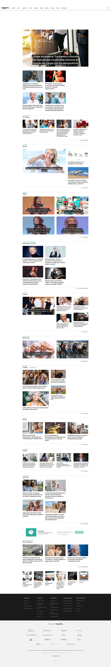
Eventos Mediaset (67, 608)
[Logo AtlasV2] (39, 644)
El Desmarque (80, 605)
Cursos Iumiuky (67, 605)
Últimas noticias (28, 605)
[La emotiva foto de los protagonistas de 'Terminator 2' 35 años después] (80, 301)
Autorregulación (54, 607)
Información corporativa (36, 650)
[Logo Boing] (63, 635)
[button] (38, 205)
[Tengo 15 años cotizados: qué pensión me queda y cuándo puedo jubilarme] (47, 124)
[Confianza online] (55, 662)
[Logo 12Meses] (80, 639)
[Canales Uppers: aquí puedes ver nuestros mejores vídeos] (72, 205)
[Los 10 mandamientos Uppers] (49, 576)
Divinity (78, 611)
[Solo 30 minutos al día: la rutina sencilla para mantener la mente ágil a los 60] (36, 377)
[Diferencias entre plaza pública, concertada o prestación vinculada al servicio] (78, 550)
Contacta (52, 600)
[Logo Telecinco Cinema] (64, 639)
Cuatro (78, 608)
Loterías (26, 603)
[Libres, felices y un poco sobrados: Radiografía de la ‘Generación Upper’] (38, 576)
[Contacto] (83, 576)
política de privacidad (64, 534)
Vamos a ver (40, 611)
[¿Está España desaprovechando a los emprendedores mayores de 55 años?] (64, 457)
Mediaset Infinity (80, 600)
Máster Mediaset (54, 616)
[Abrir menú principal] (108, 8)
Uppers (78, 603)
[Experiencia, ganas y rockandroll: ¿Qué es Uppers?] (27, 576)
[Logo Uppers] (47, 639)
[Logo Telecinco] (47, 630)
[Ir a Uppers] (5, 8)
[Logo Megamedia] (56, 656)
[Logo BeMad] (31, 639)
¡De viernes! (40, 614)
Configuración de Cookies (56, 650)
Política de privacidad (46, 650)
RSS (78, 650)
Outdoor (39, 616)
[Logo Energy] (79, 635)
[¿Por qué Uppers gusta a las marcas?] (72, 576)
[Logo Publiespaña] (55, 644)
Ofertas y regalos (67, 603)
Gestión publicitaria (73, 650)
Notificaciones (53, 610)
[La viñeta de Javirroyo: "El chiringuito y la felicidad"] (78, 154)
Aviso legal (29, 650)
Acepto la (63, 534)
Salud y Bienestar (33, 367)
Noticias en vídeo (28, 608)
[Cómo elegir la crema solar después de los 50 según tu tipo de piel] (36, 398)
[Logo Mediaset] (55, 624)
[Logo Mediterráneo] (71, 644)
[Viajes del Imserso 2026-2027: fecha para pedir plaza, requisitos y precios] (33, 505)
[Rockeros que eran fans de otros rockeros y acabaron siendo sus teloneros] (38, 306)
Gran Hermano (40, 600)
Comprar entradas (67, 600)
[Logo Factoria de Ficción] (47, 635)
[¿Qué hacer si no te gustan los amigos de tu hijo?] (72, 349)
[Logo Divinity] (80, 630)
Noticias (26, 600)
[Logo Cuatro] (63, 630)
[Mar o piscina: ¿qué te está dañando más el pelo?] (44, 161)
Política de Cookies (64, 650)
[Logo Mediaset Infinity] (31, 630)
